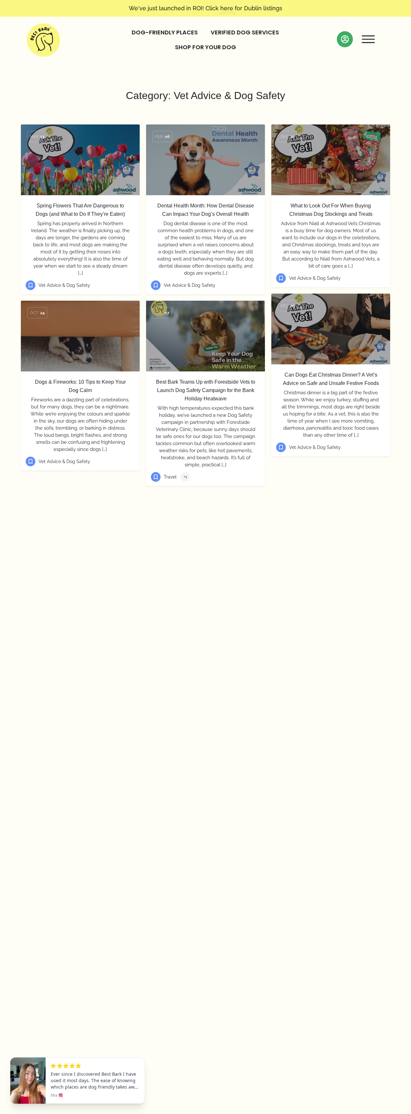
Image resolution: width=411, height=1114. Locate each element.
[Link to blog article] (80, 159)
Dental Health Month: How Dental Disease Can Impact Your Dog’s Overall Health (205, 210)
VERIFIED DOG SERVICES (245, 32)
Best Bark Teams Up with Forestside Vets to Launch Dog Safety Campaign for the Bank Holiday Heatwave (205, 390)
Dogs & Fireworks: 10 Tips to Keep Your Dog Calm (80, 386)
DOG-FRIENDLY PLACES (165, 32)
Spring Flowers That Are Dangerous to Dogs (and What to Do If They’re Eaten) (80, 210)
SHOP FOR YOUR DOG (205, 47)
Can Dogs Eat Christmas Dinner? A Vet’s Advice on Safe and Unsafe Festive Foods (331, 379)
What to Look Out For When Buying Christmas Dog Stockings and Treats (330, 210)
